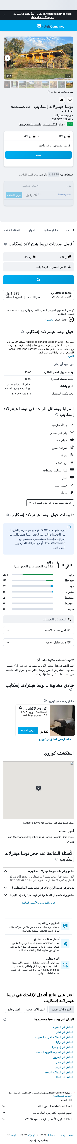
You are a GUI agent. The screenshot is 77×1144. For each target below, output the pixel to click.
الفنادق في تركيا (64, 1042)
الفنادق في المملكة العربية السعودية (54, 1037)
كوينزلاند (31, 1134)
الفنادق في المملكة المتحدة (59, 1072)
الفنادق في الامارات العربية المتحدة (54, 1052)
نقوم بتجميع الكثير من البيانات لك (52, 1113)
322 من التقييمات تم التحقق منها (38, 124)
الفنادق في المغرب (63, 1027)
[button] (4, 15)
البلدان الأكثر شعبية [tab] (61, 1009)
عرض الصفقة (28, 730)
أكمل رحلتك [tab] (13, 1009)
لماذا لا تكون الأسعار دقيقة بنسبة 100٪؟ (48, 1119)
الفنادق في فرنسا (64, 1067)
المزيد (71, 356)
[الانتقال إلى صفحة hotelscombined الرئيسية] (51, 26)
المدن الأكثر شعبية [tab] (35, 1009)
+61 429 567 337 (62, 119)
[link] (55, 739)
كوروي (13, 1134)
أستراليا (51, 1134)
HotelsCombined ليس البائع (55, 1106)
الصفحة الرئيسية (66, 1134)
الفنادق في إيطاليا (64, 1077)
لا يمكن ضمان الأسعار (62, 1095)
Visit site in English (42, 17)
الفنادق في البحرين (63, 1057)
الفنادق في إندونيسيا (62, 1047)
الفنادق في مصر (64, 1062)
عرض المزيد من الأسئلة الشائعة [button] (38, 902)
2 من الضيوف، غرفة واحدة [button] (54, 145)
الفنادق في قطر (64, 1032)
